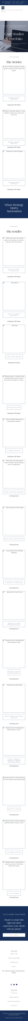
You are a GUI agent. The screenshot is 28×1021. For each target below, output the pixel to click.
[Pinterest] (14, 984)
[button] (3, 7)
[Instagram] (11, 984)
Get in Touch (18, 3)
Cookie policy (19, 1018)
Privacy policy (9, 1018)
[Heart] (16, 984)
